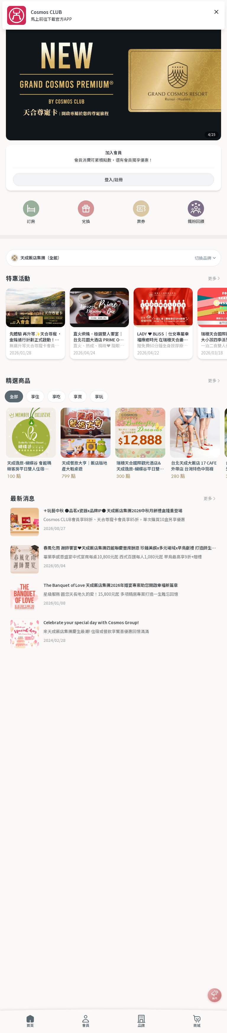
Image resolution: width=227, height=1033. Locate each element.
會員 (85, 1025)
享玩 (99, 396)
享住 (35, 396)
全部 (14, 396)
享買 (78, 396)
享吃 (56, 396)
